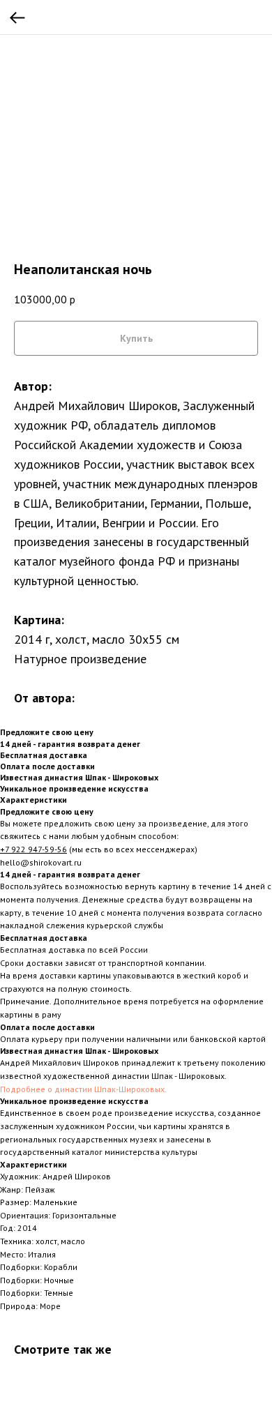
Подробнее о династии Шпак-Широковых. (83, 1089)
